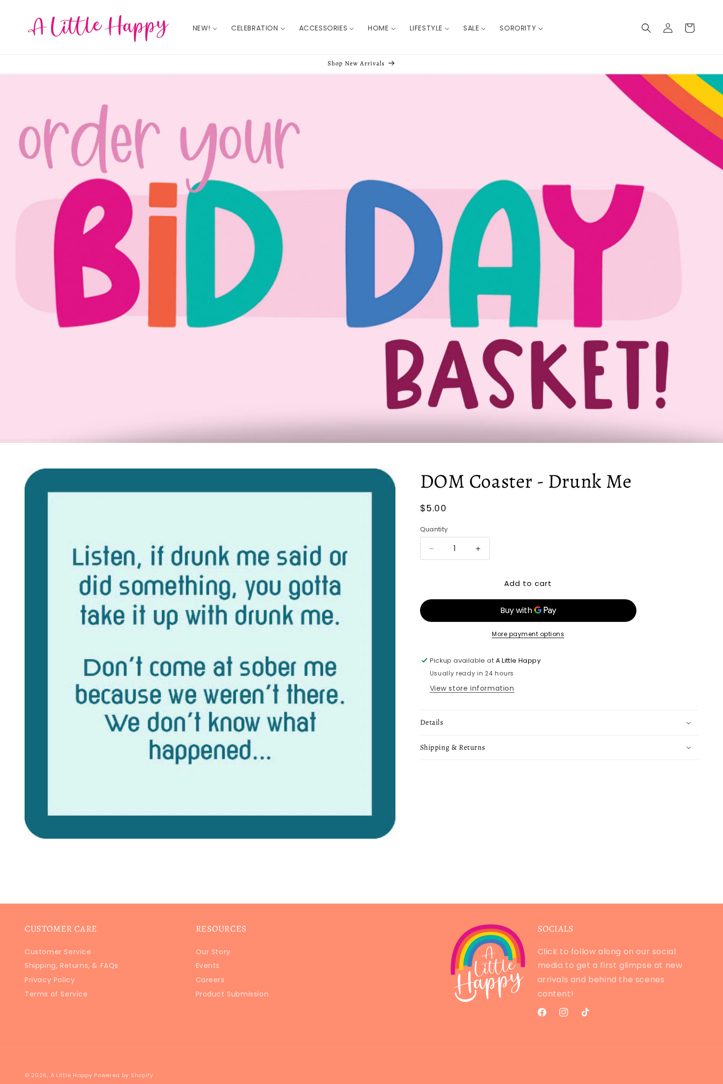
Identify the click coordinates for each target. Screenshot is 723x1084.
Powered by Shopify (123, 1075)
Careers (210, 979)
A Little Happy (71, 1075)
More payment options (528, 634)
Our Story (213, 953)
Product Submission (232, 994)
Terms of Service (56, 994)
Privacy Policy (50, 979)
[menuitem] (205, 28)
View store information (472, 688)
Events (208, 965)
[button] (646, 28)
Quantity (434, 529)
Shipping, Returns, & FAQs (72, 965)
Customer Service (58, 953)
